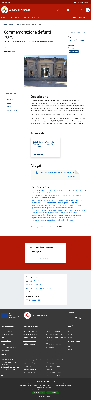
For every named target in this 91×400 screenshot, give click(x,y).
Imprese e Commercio (29, 338)
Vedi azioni (80, 32)
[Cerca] (88, 10)
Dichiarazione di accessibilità (54, 372)
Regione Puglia (5, 2)
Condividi (71, 32)
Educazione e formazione (53, 331)
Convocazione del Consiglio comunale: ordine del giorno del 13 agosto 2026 (56, 200)
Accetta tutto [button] (38, 392)
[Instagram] (72, 10)
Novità (11, 24)
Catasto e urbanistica (29, 341)
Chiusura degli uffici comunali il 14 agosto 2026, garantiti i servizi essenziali (56, 205)
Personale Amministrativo (9, 347)
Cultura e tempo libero (30, 334)
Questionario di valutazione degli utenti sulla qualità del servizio (52, 220)
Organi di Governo (6, 331)
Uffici (2, 338)
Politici (3, 344)
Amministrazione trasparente (55, 360)
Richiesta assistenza (29, 369)
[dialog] (45, 389)
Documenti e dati (6, 350)
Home (5, 24)
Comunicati (71, 334)
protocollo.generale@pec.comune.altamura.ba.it (16, 378)
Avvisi (17, 24)
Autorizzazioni (50, 347)
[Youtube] (67, 10)
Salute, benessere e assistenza (55, 344)
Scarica (72, 177)
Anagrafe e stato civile (30, 331)
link (62, 389)
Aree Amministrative (7, 334)
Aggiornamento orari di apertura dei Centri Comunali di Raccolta (52, 207)
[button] (45, 397)
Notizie (70, 331)
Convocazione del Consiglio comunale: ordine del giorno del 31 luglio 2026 (56, 215)
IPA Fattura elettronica (30, 372)
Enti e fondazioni (6, 341)
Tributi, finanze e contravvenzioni (56, 337)
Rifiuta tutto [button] (52, 392)
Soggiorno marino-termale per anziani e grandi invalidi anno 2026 (53, 217)
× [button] (89, 380)
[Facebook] (63, 10)
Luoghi (70, 346)
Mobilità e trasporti (29, 344)
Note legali (49, 369)
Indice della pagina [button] (11, 94)
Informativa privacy (52, 363)
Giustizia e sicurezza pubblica (54, 334)
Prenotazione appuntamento (32, 360)
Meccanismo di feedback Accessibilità (53, 377)
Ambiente (49, 341)
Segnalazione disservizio (30, 363)
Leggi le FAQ (27, 366)
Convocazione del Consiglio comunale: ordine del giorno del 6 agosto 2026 (56, 202)
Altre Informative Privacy (53, 366)
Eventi (70, 350)
